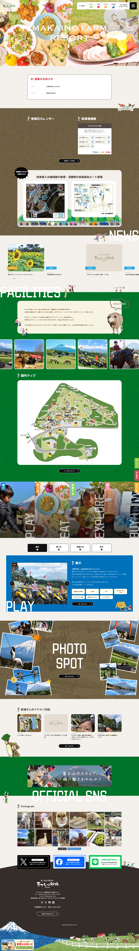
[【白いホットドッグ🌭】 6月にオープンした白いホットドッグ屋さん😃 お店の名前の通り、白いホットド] (78, 820)
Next (67, 583)
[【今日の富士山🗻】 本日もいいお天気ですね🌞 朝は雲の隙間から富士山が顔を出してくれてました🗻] (25, 837)
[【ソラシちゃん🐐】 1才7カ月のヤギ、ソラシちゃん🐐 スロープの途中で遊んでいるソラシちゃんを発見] (113, 820)
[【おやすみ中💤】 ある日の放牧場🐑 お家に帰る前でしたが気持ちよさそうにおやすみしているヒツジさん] (95, 820)
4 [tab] (17, 278)
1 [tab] (8, 278)
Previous (12, 583)
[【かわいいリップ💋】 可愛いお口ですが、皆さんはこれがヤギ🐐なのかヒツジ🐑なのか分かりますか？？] (60, 820)
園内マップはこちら (53, 907)
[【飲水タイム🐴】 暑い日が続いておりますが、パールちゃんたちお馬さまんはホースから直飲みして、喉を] (25, 820)
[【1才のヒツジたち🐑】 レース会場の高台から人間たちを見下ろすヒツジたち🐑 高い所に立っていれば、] (78, 837)
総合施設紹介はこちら (41, 907)
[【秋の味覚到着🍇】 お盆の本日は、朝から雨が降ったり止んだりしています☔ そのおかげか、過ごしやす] (95, 837)
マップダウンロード (69, 471)
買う (101, 546)
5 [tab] (20, 278)
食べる (58, 546)
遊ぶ (37, 546)
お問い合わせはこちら (48, 914)
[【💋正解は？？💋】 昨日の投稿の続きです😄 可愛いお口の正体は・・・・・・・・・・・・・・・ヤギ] (43, 820)
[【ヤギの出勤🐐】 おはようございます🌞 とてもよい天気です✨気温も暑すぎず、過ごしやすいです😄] (113, 837)
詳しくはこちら (82, 604)
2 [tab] (11, 278)
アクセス (106, 4)
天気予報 (113, 4)
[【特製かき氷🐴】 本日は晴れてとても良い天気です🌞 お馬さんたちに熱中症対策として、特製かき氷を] (60, 837)
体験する (80, 546)
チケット (91, 4)
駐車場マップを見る (69, 161)
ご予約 (98, 4)
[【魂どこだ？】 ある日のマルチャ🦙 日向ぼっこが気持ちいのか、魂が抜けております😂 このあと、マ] (43, 837)
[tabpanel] (64, 259)
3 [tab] (14, 278)
